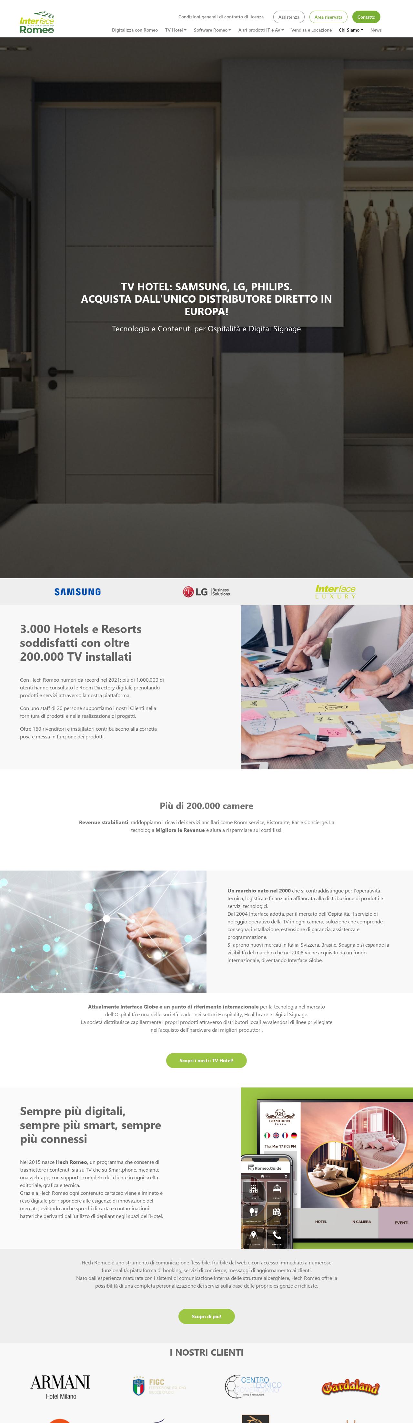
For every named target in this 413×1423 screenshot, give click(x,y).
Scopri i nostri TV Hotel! (206, 1060)
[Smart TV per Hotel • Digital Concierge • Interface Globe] (37, 22)
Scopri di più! (206, 1316)
